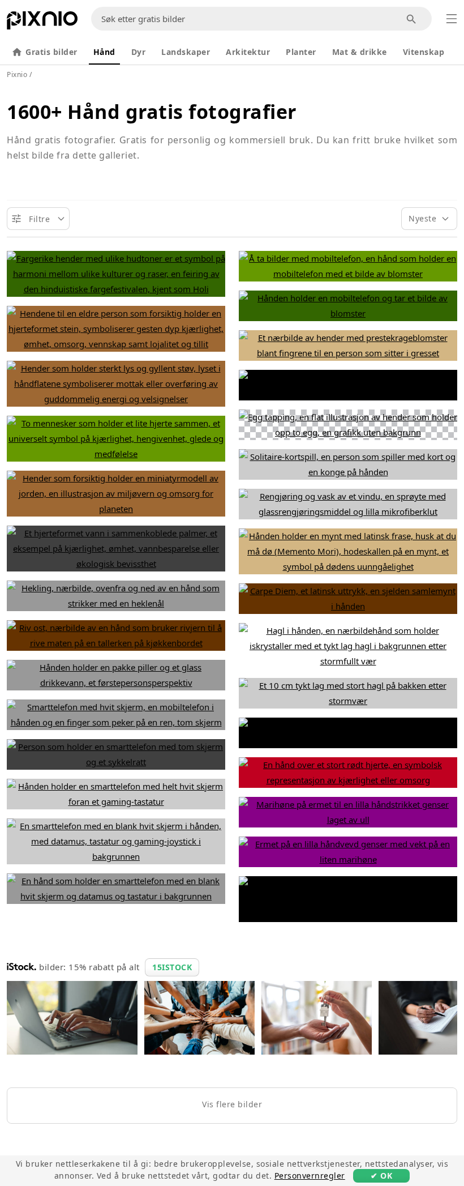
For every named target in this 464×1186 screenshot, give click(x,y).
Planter (301, 51)
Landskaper (185, 51)
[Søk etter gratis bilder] (411, 19)
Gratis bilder (51, 51)
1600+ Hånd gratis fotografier (152, 112)
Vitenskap (424, 51)
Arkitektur (248, 51)
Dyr (138, 51)
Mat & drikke (359, 51)
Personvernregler (309, 1175)
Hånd (104, 51)
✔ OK (381, 1175)
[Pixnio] (42, 22)
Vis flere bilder (232, 1104)
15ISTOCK (172, 967)
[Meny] (451, 19)
